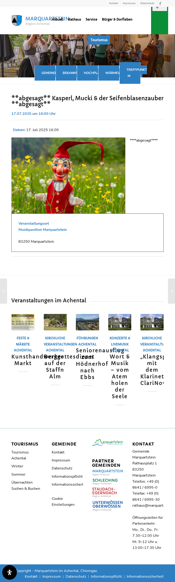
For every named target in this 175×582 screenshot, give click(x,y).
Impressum (129, 3)
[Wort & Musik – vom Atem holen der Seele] (119, 322)
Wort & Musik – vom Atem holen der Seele (120, 376)
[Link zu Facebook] (160, 3)
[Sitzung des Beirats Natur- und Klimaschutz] (3, 291)
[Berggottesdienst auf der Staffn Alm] (55, 322)
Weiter (157, 350)
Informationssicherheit (67, 484)
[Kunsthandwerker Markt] (23, 322)
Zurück (18, 350)
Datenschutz (147, 3)
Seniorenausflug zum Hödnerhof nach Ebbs (100, 363)
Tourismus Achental (20, 455)
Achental (55, 350)
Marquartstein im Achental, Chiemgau (66, 570)
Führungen (87, 338)
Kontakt (113, 3)
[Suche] (115, 40)
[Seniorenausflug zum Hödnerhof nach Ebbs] (87, 322)
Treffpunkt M (136, 73)
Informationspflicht (67, 476)
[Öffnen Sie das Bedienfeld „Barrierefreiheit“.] (9, 572)
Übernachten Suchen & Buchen (25, 485)
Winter (17, 466)
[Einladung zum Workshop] (171, 291)
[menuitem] (114, 3)
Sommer (18, 474)
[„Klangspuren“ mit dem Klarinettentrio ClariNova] (152, 322)
